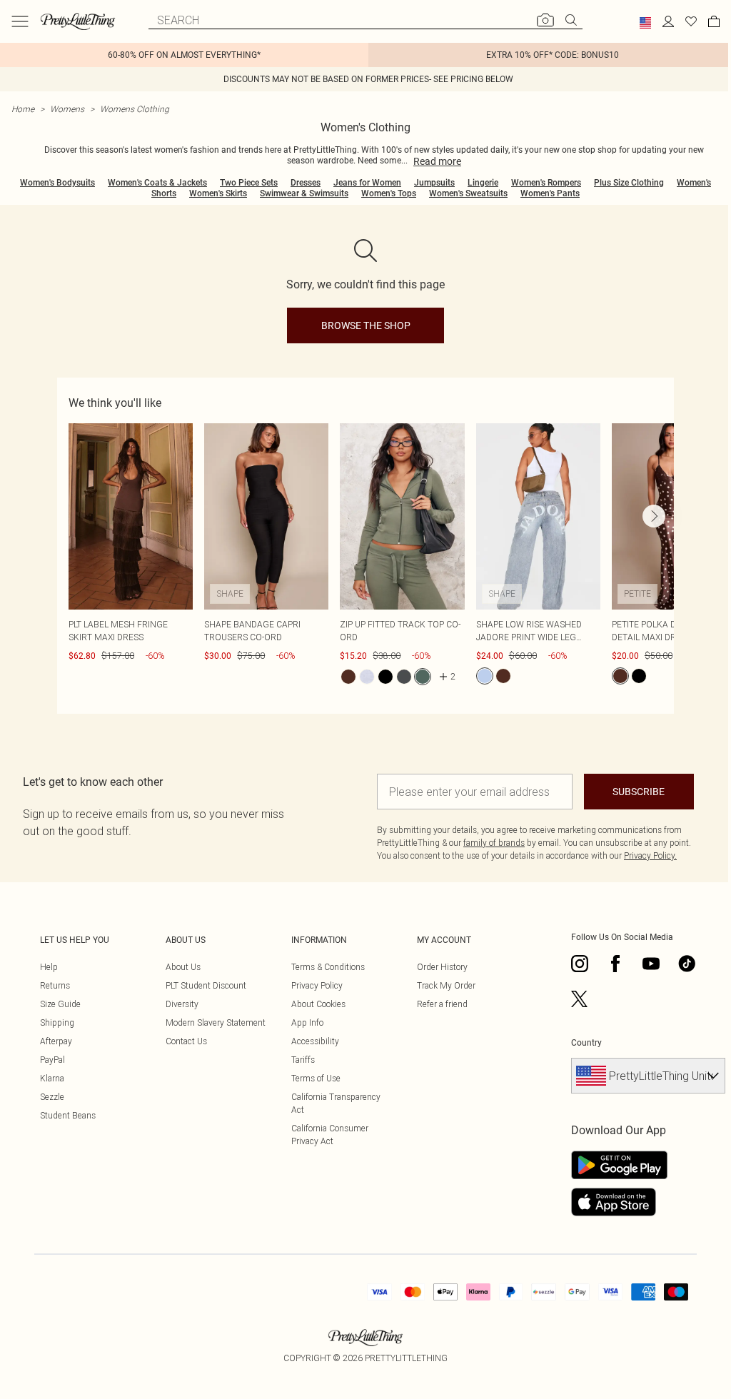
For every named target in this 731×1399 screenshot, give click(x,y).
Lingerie (483, 183)
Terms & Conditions (328, 966)
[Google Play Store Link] (619, 1165)
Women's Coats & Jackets (157, 183)
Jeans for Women (367, 183)
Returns (55, 985)
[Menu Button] (20, 21)
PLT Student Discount (206, 985)
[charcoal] (404, 677)
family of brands (494, 842)
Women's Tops (388, 193)
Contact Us (186, 1041)
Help (49, 966)
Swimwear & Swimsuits (304, 193)
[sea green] (422, 677)
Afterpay (56, 1041)
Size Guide (60, 1004)
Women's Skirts (218, 193)
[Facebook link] (615, 963)
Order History (442, 966)
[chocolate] (348, 677)
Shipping (57, 1022)
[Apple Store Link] (619, 1202)
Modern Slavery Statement (216, 1022)
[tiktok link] (686, 963)
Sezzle (52, 1096)
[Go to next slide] (653, 516)
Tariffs (303, 1059)
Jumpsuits (434, 183)
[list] (371, 562)
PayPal (52, 1059)
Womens (67, 108)
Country (586, 1043)
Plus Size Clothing (629, 183)
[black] (385, 677)
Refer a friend (442, 1004)
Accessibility (315, 1041)
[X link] (579, 999)
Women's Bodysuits (57, 183)
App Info (307, 1022)
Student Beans (68, 1115)
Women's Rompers (546, 183)
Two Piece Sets (249, 183)
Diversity (182, 1004)
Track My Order (446, 985)
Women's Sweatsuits (468, 193)
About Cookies (318, 1004)
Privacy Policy (317, 985)
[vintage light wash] (485, 676)
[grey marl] (367, 677)
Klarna (52, 1078)
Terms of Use (316, 1078)
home (22, 108)
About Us (183, 966)
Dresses (306, 183)
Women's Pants (550, 193)
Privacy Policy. (650, 855)
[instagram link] (579, 963)
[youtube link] (651, 963)
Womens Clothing (134, 108)
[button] (645, 22)
